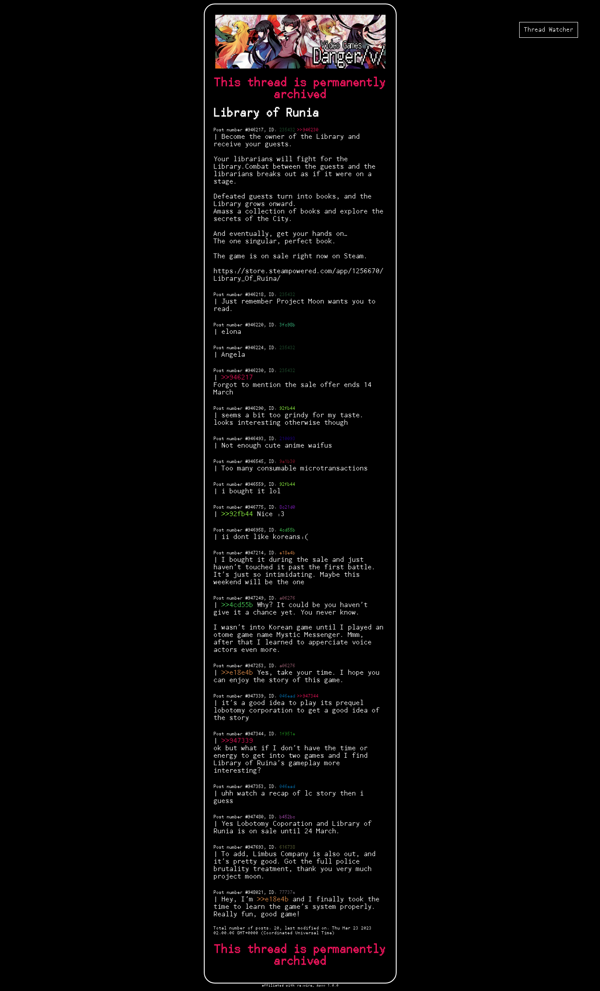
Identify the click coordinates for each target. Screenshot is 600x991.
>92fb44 (239, 514)
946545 (256, 461)
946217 (256, 130)
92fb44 (287, 408)
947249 (256, 598)
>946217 (239, 377)
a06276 (287, 598)
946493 (256, 438)
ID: (274, 130)
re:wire (304, 985)
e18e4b (287, 553)
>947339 (239, 741)
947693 (256, 847)
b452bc (287, 817)
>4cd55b (239, 605)
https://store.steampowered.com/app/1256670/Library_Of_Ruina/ (298, 275)
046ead (287, 696)
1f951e (287, 734)
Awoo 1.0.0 (328, 985)
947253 (256, 666)
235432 (287, 130)
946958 (256, 530)
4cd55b (287, 530)
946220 (256, 325)
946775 (256, 507)
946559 (256, 484)
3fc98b (287, 325)
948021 (256, 892)
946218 (256, 294)
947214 (256, 553)
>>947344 (307, 696)
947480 (256, 817)
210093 (287, 438)
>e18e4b (239, 672)
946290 (256, 408)
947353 (256, 786)
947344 (256, 734)
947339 (256, 696)
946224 (256, 348)
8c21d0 (287, 507)
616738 (287, 847)
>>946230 (307, 130)
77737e (287, 892)
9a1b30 (287, 461)
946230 (256, 370)
